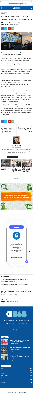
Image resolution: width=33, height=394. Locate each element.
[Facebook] (2, 28)
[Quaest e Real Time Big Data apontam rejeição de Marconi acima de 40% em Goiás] (4, 342)
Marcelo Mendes (5, 24)
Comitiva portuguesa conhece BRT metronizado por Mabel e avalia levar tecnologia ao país (16, 169)
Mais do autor (22, 157)
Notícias (2, 368)
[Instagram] (16, 330)
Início (2, 11)
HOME (11, 390)
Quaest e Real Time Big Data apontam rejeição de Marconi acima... (19, 340)
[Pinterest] (9, 28)
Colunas (15, 390)
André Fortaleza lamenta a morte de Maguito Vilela (14, 279)
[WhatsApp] (12, 28)
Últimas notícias (4, 377)
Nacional (3, 380)
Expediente (21, 390)
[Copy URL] (16, 28)
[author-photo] (16, 140)
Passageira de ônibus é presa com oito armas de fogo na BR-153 (5, 168)
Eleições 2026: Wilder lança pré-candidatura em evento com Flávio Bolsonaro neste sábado (16, 292)
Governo (3, 382)
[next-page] (17, 174)
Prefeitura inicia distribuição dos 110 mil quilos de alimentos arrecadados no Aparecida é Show (27, 169)
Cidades (5, 11)
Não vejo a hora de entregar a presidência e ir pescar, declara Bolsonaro (8, 130)
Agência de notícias (5, 301)
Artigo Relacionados (12, 157)
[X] (5, 28)
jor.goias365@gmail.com (18, 327)
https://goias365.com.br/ (16, 147)
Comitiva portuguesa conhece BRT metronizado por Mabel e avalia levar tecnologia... (19, 356)
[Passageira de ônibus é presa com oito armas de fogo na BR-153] (6, 163)
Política (2, 370)
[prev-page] (15, 174)
